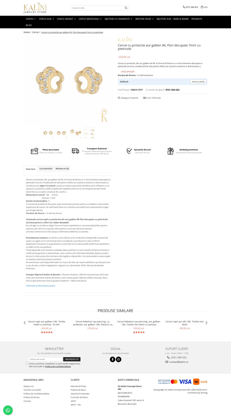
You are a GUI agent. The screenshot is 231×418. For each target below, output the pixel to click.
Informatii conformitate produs (40, 285)
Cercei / (36, 32)
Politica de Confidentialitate (58, 366)
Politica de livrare (31, 397)
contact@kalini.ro (178, 361)
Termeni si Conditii (32, 389)
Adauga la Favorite (129, 97)
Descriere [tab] (30, 169)
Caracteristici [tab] (45, 168)
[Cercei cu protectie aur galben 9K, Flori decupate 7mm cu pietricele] (68, 81)
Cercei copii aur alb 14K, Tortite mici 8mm (185, 323)
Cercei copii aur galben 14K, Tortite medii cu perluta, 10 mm (46, 323)
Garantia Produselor (80, 393)
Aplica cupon (198, 82)
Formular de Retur (79, 397)
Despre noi (29, 386)
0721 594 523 (178, 357)
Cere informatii (153, 97)
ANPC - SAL (76, 404)
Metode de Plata (78, 386)
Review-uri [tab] (62, 168)
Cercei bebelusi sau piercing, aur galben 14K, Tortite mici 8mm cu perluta (138, 323)
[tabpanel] (68, 81)
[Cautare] (126, 8)
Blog (29, 25)
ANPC (73, 401)
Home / (28, 32)
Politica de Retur (78, 389)
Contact (27, 401)
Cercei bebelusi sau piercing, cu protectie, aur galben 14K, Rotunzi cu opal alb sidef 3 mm (92, 323)
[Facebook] (112, 359)
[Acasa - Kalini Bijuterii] (39, 7)
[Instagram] (118, 359)
